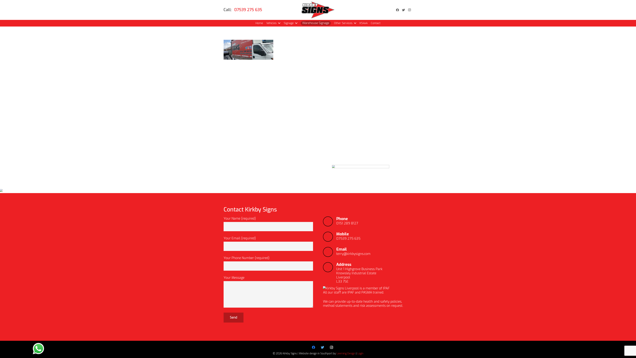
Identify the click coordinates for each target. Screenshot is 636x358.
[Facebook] (397, 10)
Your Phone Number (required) (246, 258)
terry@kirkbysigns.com (353, 254)
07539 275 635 (348, 238)
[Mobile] (329, 237)
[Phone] (329, 221)
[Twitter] (403, 10)
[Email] (329, 252)
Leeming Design (346, 353)
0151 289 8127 (347, 223)
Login (360, 353)
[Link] (318, 10)
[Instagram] (409, 10)
